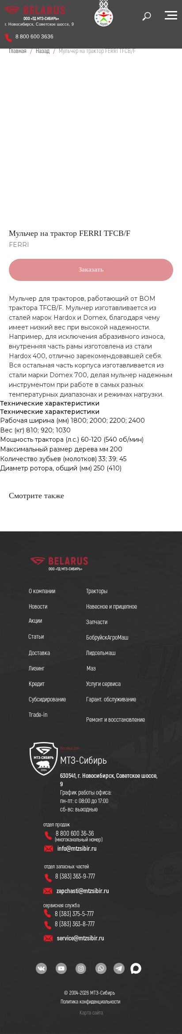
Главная (18, 51)
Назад (43, 51)
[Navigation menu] (171, 15)
